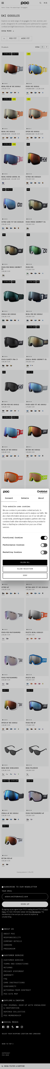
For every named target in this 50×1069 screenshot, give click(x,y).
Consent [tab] (9, 498)
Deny (25, 575)
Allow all (25, 562)
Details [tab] (25, 498)
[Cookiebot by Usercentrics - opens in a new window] (37, 491)
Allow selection (25, 569)
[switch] (44, 545)
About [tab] (41, 498)
